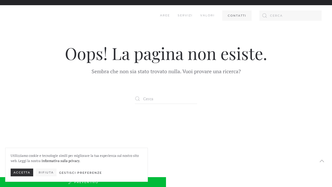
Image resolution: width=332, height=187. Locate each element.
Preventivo (86, 182)
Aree (165, 15)
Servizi (185, 15)
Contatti (237, 15)
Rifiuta (46, 172)
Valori (207, 15)
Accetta (21, 172)
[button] (322, 161)
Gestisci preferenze (80, 173)
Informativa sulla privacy (60, 160)
